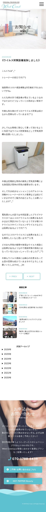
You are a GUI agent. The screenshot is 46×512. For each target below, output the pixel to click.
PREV (14, 276)
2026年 (7, 349)
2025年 (7, 354)
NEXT (31, 276)
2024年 (7, 359)
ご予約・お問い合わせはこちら (23, 469)
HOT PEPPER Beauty (23, 481)
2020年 (7, 378)
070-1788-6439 (25, 459)
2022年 (7, 368)
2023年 (7, 363)
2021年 (7, 373)
